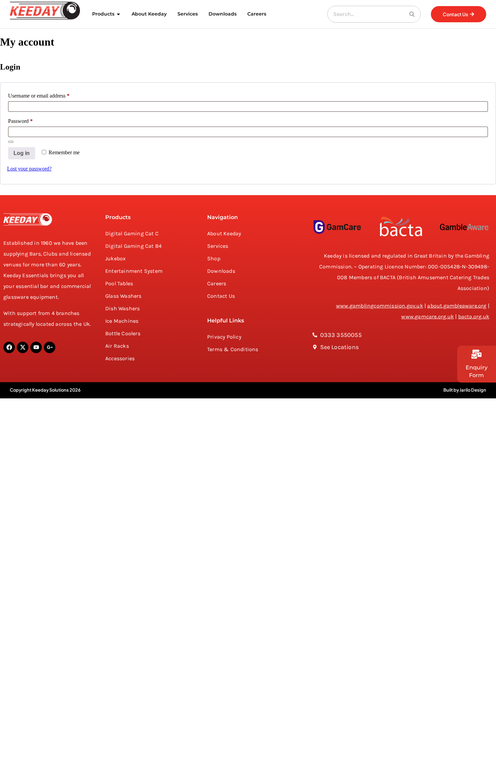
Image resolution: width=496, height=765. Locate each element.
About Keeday (224, 233)
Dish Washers (122, 308)
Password (30, 120)
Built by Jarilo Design (464, 390)
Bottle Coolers (122, 333)
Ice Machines (121, 321)
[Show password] (10, 142)
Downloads (221, 271)
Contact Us (221, 296)
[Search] (412, 14)
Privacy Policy (224, 337)
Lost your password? (29, 169)
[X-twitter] (22, 347)
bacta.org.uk (473, 316)
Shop (213, 258)
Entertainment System (134, 271)
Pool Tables (119, 283)
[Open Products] (118, 14)
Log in (21, 153)
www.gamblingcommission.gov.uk (379, 305)
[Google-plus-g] (49, 347)
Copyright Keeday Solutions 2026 (45, 390)
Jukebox (115, 258)
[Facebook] (9, 347)
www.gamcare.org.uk (427, 316)
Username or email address (48, 94)
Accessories (120, 358)
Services (217, 246)
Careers (216, 283)
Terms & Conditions (232, 349)
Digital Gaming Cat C (132, 233)
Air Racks (117, 346)
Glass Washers (123, 296)
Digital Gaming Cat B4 (133, 246)
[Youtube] (36, 347)
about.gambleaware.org (456, 305)
